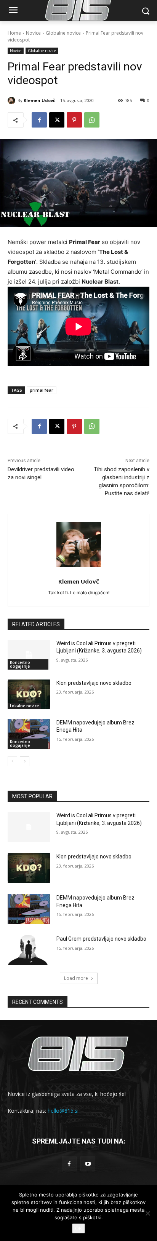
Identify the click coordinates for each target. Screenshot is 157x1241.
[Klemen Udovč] (13, 100)
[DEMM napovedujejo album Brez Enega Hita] (29, 734)
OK (78, 1228)
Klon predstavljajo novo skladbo (93, 683)
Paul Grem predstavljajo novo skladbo (101, 939)
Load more (76, 978)
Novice (33, 33)
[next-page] (24, 761)
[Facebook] (39, 120)
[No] (147, 1213)
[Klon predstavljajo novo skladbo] (29, 694)
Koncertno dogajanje (20, 664)
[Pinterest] (74, 120)
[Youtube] (87, 1163)
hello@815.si (63, 1110)
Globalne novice (63, 33)
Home (14, 33)
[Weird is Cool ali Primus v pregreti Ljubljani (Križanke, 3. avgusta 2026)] (29, 655)
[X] (56, 120)
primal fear (41, 390)
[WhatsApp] (91, 120)
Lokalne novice (24, 705)
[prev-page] (12, 761)
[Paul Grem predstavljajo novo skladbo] (29, 950)
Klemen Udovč (39, 100)
